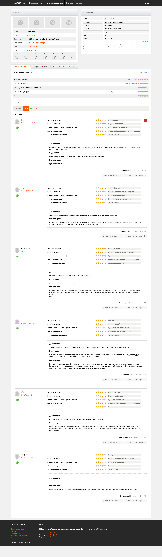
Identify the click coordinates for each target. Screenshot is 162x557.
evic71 (23, 320)
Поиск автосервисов (54, 3)
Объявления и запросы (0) (63, 67)
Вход (147, 3)
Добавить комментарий (112, 175)
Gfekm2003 (25, 248)
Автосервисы (16, 538)
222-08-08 (53, 533)
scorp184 (24, 454)
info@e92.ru (54, 535)
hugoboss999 (26, 188)
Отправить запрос (17, 529)
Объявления (15, 533)
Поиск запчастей (35, 3)
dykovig (24, 120)
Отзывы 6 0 (20, 67)
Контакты (53, 537)
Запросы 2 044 (40, 67)
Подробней (145, 51)
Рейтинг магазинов (74, 3)
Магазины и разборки (19, 535)
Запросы (14, 531)
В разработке (31, 50)
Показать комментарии (135, 175)
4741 (23, 392)
